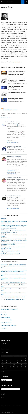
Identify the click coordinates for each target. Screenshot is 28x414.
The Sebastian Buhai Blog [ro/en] (8, 325)
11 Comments (18, 76)
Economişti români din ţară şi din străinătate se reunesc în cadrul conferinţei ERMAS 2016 (14, 243)
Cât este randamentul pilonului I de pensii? (15, 282)
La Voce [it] (3, 312)
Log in (2, 397)
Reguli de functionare (6, 343)
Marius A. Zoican (11, 76)
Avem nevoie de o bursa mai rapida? (17, 92)
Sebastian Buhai (4, 274)
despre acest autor (16, 62)
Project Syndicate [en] (6, 322)
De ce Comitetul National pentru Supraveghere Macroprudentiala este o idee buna (16, 80)
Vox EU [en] (3, 328)
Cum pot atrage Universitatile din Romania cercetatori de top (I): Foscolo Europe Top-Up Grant (16, 73)
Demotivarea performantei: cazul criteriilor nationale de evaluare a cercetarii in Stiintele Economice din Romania (13, 239)
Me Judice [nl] (4, 314)
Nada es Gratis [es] (5, 317)
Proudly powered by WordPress (7, 412)
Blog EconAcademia (7, 2)
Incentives (3, 218)
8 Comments (24, 83)
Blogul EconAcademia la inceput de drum (10, 251)
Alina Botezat (4, 264)
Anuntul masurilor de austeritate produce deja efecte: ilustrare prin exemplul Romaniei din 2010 (13, 266)
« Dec (2, 371)
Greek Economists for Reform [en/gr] (9, 309)
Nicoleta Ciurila (4, 278)
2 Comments (24, 94)
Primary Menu (26, 2)
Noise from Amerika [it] (6, 320)
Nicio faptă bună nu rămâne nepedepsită (10, 253)
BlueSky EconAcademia (6, 117)
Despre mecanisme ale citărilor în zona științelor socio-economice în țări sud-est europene (13, 231)
